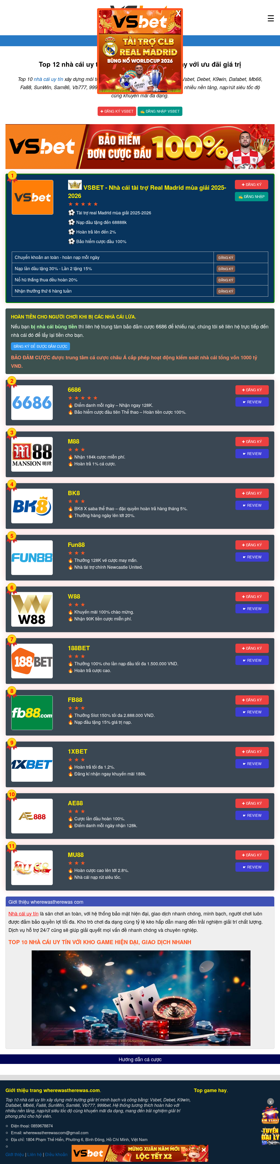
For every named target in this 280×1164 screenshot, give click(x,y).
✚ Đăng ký (252, 184)
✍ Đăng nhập (251, 196)
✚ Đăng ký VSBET (116, 111)
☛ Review (252, 401)
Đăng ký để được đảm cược (40, 346)
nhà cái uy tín (48, 78)
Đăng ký (225, 257)
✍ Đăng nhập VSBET (160, 111)
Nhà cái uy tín (23, 913)
